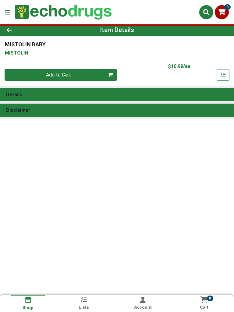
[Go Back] (33, 30)
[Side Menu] (7, 12)
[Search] (206, 12)
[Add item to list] (223, 75)
